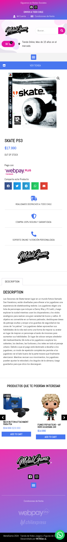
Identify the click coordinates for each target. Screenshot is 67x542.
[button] (33, 57)
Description (12, 281)
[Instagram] (35, 7)
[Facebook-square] (31, 7)
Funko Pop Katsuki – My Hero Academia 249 (49, 425)
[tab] (12, 281)
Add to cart (16, 434)
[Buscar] (61, 30)
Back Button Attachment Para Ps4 (15, 423)
